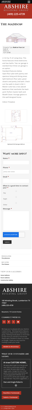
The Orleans (5, 263)
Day (4, 193)
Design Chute (7, 408)
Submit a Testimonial (10, 397)
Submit (7, 242)
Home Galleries (5, 275)
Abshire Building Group (16, 8)
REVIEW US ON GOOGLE (11, 347)
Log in (12, 408)
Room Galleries (5, 277)
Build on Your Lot (18, 47)
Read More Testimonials (11, 393)
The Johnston (6, 257)
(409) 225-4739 (16, 14)
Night (5, 199)
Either (5, 205)
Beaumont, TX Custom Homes (12, 312)
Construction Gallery (7, 280)
